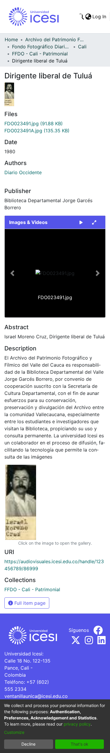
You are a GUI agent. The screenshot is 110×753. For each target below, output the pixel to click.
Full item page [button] (29, 603)
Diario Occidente (23, 172)
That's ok (79, 744)
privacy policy (77, 723)
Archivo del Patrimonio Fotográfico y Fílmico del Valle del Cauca (54, 39)
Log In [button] (99, 16)
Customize (14, 732)
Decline (28, 744)
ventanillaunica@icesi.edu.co (36, 696)
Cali (82, 47)
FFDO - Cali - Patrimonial (40, 54)
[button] (12, 273)
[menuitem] (88, 16)
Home (11, 39)
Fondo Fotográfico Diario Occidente (41, 47)
